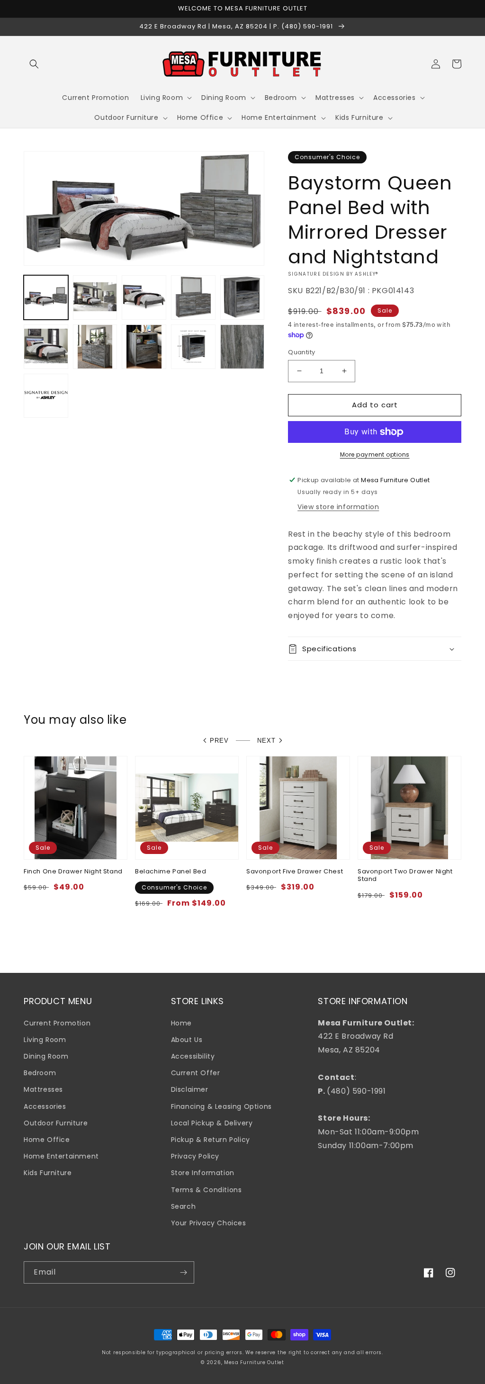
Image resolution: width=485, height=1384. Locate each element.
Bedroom (40, 1073)
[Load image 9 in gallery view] (193, 346)
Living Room (45, 1039)
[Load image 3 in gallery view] (144, 297)
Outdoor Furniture (56, 1123)
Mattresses (43, 1089)
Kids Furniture (48, 1172)
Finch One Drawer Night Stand (73, 872)
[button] (34, 64)
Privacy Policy (195, 1156)
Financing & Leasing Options (221, 1106)
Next (266, 740)
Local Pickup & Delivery (212, 1123)
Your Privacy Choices (208, 1223)
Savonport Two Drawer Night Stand (405, 876)
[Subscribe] (183, 1272)
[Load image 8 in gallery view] (144, 346)
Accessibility (193, 1056)
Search (183, 1206)
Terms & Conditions (206, 1190)
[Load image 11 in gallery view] (46, 396)
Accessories (45, 1106)
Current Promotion (57, 1023)
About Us (187, 1039)
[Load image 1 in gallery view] (46, 297)
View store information (338, 507)
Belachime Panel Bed (170, 872)
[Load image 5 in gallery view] (242, 297)
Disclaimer (189, 1089)
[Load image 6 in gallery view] (46, 346)
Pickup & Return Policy (210, 1139)
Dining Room (46, 1056)
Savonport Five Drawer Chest (294, 872)
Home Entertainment (61, 1156)
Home (181, 1023)
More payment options (375, 454)
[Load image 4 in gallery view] (193, 297)
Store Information (202, 1172)
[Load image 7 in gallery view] (95, 346)
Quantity (301, 352)
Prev (219, 740)
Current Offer (195, 1073)
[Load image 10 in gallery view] (242, 346)
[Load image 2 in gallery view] (95, 297)
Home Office (47, 1139)
